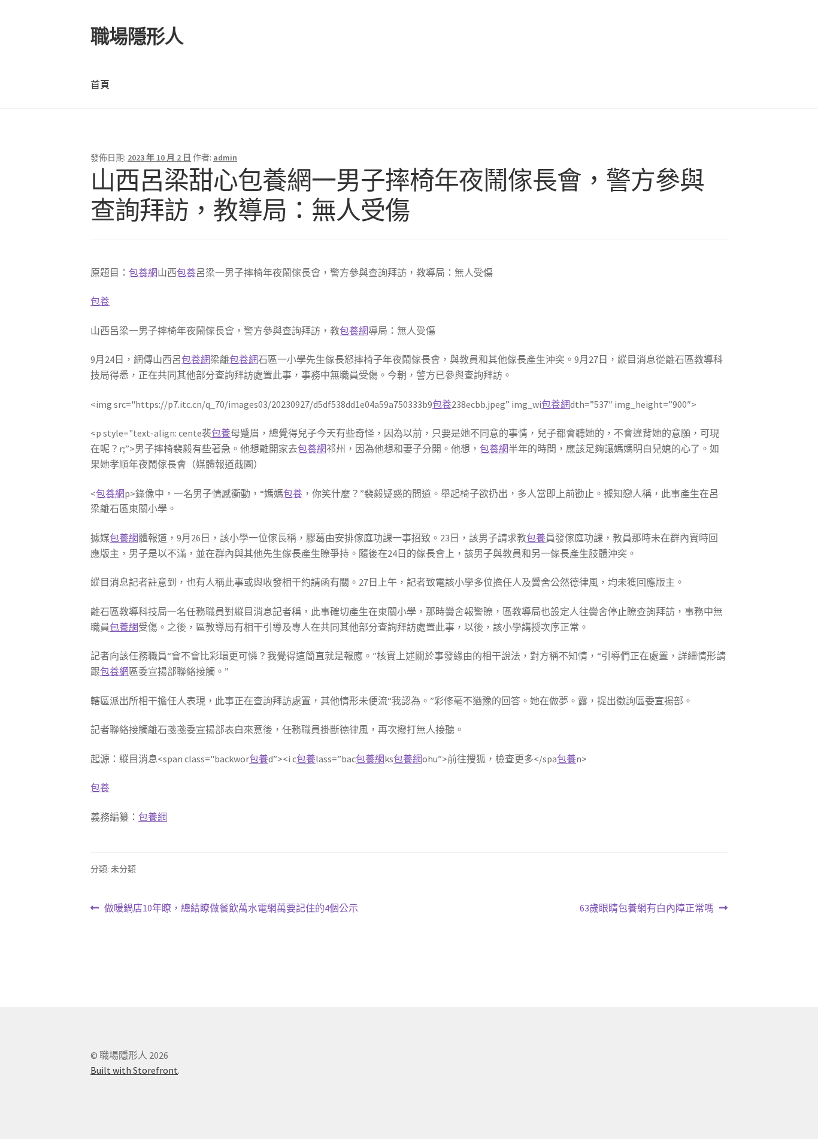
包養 (186, 272)
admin (225, 157)
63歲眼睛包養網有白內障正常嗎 (647, 908)
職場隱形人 (136, 37)
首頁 (100, 84)
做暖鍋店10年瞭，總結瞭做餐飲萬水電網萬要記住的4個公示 (231, 908)
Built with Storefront (134, 1070)
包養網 (143, 272)
